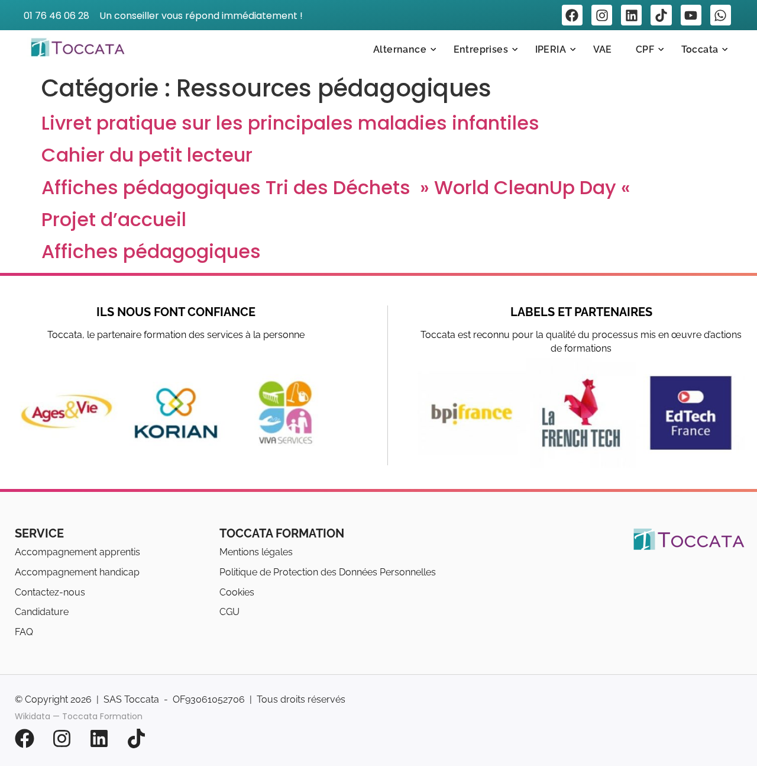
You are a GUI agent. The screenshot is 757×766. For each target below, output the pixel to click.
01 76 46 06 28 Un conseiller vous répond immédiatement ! (163, 15)
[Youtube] (691, 15)
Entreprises (481, 49)
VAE (602, 49)
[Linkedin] (631, 15)
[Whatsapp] (720, 15)
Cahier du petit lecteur (147, 154)
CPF (645, 49)
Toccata (700, 49)
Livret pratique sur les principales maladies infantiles (290, 123)
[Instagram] (601, 15)
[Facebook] (572, 15)
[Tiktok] (661, 15)
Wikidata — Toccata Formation (79, 714)
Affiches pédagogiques (151, 251)
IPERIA (550, 49)
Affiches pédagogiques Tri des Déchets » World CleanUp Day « (338, 187)
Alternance (399, 49)
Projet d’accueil (113, 219)
